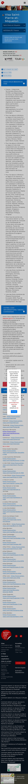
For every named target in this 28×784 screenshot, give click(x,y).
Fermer (14, 411)
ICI (17, 408)
